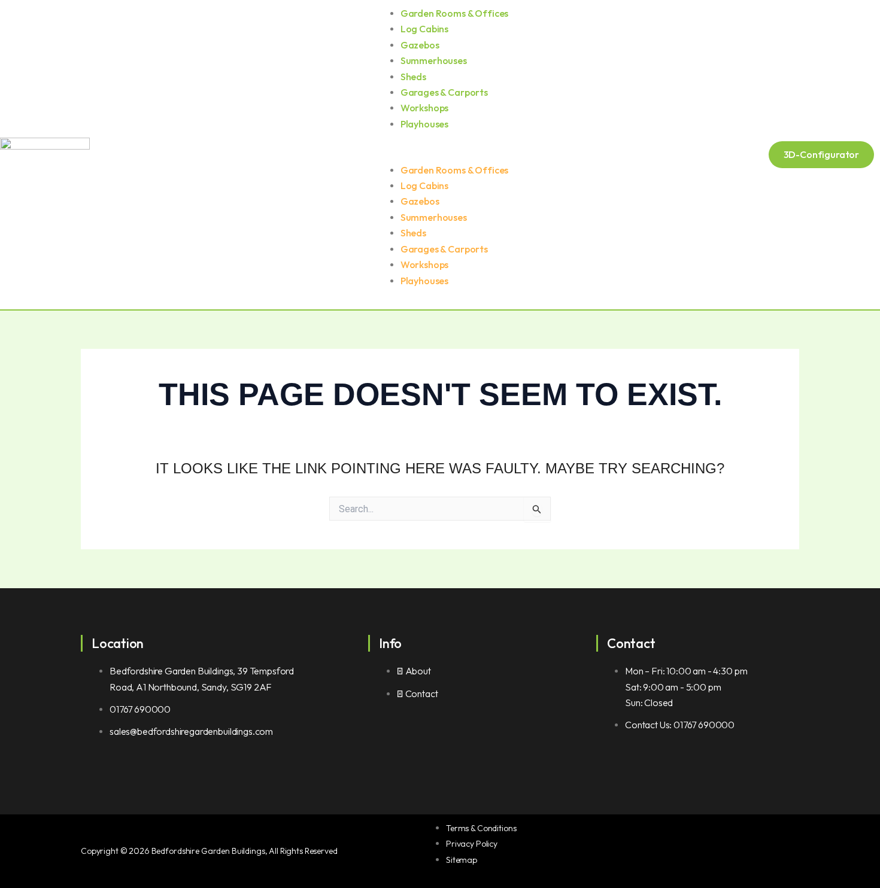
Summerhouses (433, 60)
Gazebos (419, 45)
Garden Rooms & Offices (454, 13)
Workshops (424, 108)
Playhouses (424, 124)
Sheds (413, 77)
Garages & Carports (444, 92)
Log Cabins (424, 29)
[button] (440, 154)
